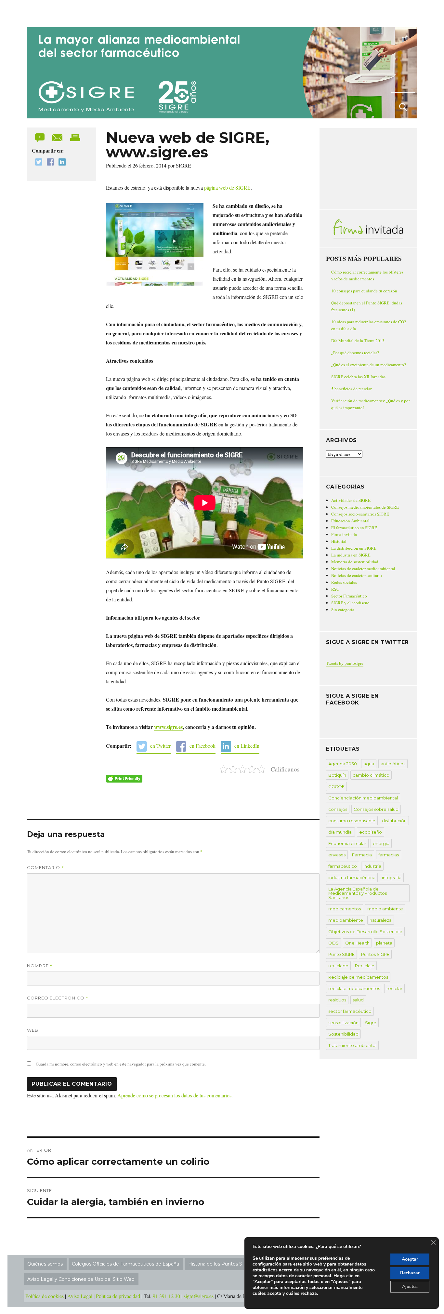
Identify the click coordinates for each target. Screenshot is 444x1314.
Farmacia (362, 854)
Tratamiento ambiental (352, 1045)
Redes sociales (344, 582)
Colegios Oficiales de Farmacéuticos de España (125, 1264)
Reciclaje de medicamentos (358, 977)
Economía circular (347, 843)
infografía (391, 877)
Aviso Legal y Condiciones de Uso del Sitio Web (81, 1279)
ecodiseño (370, 832)
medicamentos (344, 908)
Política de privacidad (118, 1296)
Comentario (45, 867)
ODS (333, 942)
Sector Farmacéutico (349, 596)
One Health (357, 942)
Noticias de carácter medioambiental (363, 568)
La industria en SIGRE (351, 555)
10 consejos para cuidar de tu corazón (364, 291)
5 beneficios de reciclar (351, 389)
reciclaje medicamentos (354, 988)
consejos (337, 809)
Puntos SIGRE (375, 954)
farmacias (388, 854)
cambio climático (371, 775)
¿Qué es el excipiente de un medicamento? (368, 365)
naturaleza (381, 920)
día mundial (340, 832)
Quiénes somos (45, 1264)
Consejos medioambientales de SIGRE (365, 507)
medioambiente (345, 920)
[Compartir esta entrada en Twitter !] (37, 162)
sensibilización (343, 1022)
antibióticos (393, 763)
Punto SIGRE (341, 954)
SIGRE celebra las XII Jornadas (358, 377)
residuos (337, 999)
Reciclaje (364, 965)
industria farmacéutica (351, 877)
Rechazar (410, 1273)
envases (337, 854)
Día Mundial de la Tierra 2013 (358, 340)
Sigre (370, 1022)
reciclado (338, 965)
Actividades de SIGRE (351, 500)
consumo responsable (351, 820)
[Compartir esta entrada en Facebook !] (49, 162)
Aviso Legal (79, 1296)
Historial (338, 541)
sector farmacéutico (350, 1011)
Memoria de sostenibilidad (354, 562)
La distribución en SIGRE (353, 548)
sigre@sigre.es (199, 1296)
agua (368, 763)
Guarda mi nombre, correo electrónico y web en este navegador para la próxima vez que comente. (121, 1064)
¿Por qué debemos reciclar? (355, 352)
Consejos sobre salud (376, 809)
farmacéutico (342, 866)
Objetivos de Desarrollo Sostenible (365, 931)
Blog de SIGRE (60, 12)
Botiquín (337, 775)
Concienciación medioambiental (363, 797)
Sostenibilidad (343, 1034)
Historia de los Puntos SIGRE (221, 1264)
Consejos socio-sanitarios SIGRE (360, 514)
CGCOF (336, 786)
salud (358, 999)
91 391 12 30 (166, 1296)
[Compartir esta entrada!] (58, 136)
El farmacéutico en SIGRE (354, 527)
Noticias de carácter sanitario (356, 575)
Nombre (40, 966)
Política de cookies (44, 1296)
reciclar (394, 988)
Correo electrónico (57, 998)
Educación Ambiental (350, 521)
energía (381, 843)
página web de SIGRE (227, 187)
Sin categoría (342, 609)
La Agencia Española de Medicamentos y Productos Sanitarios (357, 893)
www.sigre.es (168, 727)
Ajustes (410, 1286)
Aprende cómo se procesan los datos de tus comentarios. (175, 1095)
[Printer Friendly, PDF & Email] (124, 779)
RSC (335, 589)
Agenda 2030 (342, 763)
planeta (384, 942)
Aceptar (410, 1259)
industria (372, 866)
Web (32, 1030)
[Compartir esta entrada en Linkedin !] (60, 162)
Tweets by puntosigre (344, 663)
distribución (394, 820)
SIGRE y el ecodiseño (350, 603)
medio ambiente (385, 908)
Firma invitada (344, 534)
